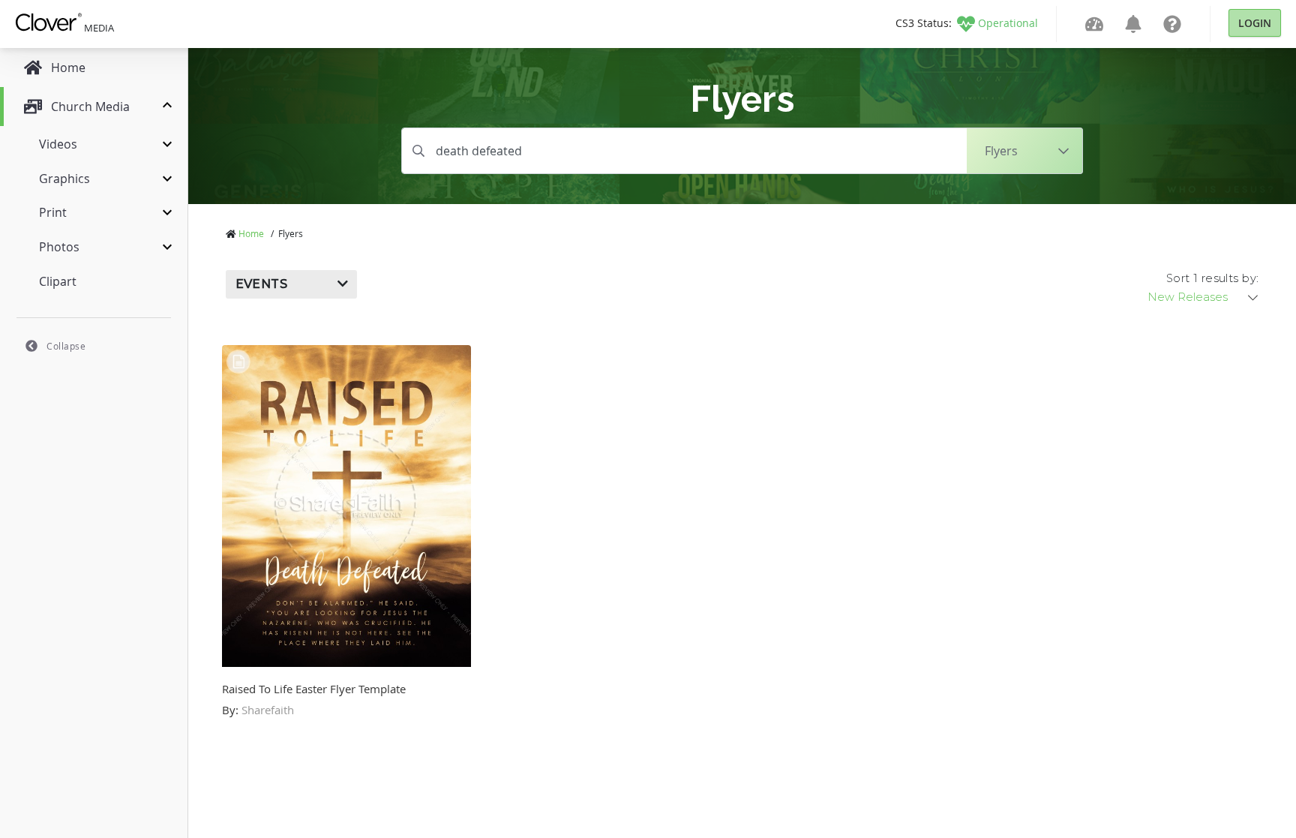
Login (1254, 23)
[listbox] (1204, 297)
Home (251, 233)
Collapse (66, 346)
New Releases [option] (1188, 297)
